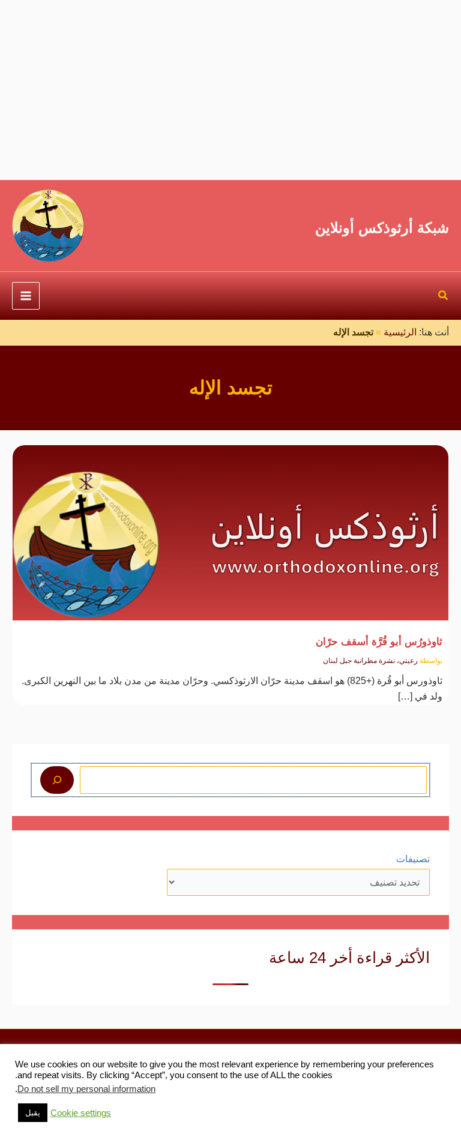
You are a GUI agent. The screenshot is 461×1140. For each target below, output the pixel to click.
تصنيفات (413, 859)
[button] (443, 297)
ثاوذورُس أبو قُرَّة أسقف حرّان (379, 641)
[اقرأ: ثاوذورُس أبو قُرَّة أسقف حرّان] (230, 525)
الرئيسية (400, 332)
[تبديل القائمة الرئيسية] (26, 296)
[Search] (57, 780)
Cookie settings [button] (80, 1113)
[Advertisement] (230, 90)
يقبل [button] (32, 1112)
